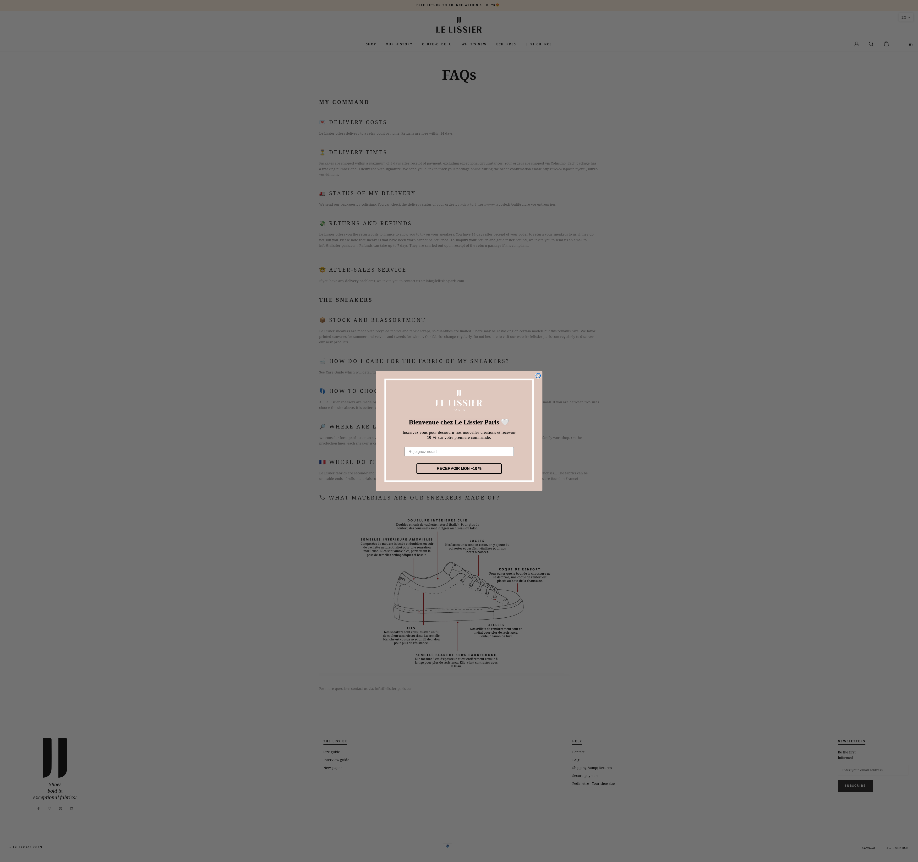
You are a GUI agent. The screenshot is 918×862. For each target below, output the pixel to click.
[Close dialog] (538, 375)
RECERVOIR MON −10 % (459, 469)
